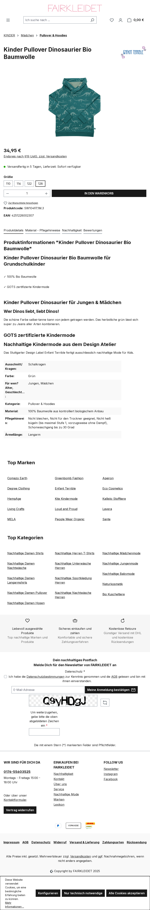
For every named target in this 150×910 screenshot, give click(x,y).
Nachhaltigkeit (63, 774)
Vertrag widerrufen (20, 810)
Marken (59, 799)
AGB (114, 676)
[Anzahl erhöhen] (46, 193)
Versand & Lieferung (84, 842)
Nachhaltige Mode (66, 794)
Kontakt (59, 779)
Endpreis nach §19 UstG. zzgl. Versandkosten (35, 156)
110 (8, 183)
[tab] (13, 230)
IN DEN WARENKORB (99, 193)
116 (19, 183)
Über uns (60, 784)
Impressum (11, 842)
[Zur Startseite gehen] (75, 8)
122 (29, 183)
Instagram (111, 774)
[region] (75, 107)
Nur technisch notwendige (83, 893)
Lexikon (59, 804)
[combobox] (55, 20)
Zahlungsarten (113, 842)
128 (40, 183)
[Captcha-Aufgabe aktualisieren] (105, 702)
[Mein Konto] (120, 20)
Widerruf (60, 842)
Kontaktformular (15, 800)
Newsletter (111, 769)
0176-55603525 (17, 772)
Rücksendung (137, 842)
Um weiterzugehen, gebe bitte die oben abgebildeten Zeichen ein (44, 718)
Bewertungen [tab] (92, 230)
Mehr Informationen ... (14, 904)
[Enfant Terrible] (133, 55)
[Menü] (8, 20)
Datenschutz (40, 842)
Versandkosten (80, 856)
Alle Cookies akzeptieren (127, 893)
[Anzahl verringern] (7, 193)
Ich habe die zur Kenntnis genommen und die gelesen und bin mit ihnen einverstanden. (77, 679)
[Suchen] (92, 20)
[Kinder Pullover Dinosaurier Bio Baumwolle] (75, 107)
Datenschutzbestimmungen (45, 676)
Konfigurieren (48, 893)
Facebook (111, 779)
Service (59, 789)
